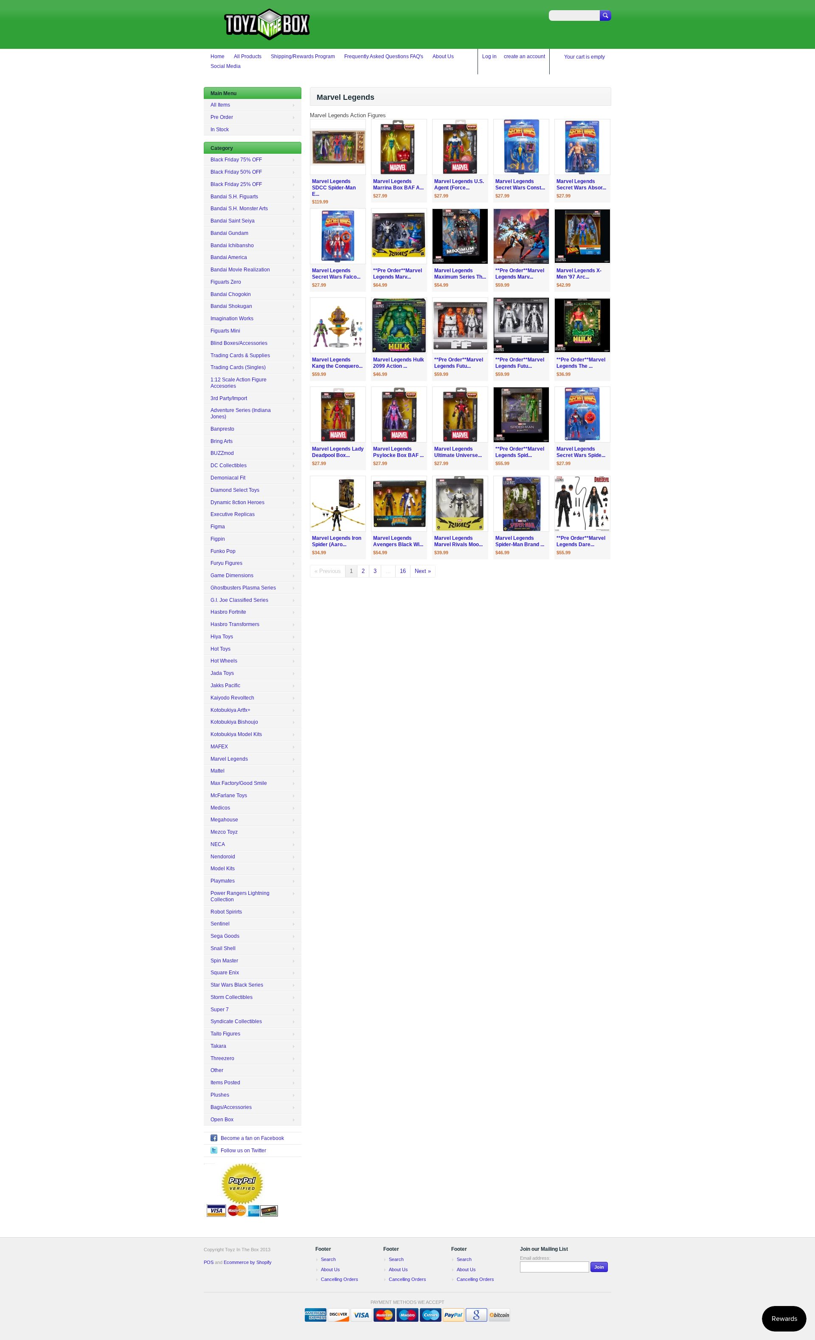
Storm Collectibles (232, 997)
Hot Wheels (224, 661)
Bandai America (229, 257)
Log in (489, 56)
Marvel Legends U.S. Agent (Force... (459, 184)
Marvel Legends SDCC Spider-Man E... (334, 187)
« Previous (328, 571)
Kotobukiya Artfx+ (230, 710)
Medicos (220, 808)
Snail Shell (223, 948)
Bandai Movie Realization (240, 270)
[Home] (267, 36)
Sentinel (220, 924)
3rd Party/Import (229, 398)
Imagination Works (232, 319)
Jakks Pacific (225, 685)
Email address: (535, 1258)
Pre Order (222, 117)
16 (403, 571)
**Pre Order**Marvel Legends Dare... (580, 541)
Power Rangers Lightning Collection (240, 896)
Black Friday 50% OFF (236, 172)
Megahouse (224, 820)
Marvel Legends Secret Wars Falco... (336, 274)
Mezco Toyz (224, 832)
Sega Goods (225, 936)
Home (218, 56)
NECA (218, 844)
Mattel (218, 771)
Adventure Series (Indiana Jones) (241, 413)
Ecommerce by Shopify (248, 1262)
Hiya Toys (222, 637)
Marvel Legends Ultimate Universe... (458, 452)
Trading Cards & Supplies (240, 355)
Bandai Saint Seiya (233, 221)
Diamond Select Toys (235, 490)
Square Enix (225, 973)
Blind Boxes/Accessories (239, 343)
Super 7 (220, 1010)
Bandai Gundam (229, 233)
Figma (218, 527)
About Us (443, 56)
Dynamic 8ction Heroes (237, 502)
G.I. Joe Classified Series (239, 600)
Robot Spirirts (226, 912)
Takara (218, 1046)
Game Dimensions (232, 575)
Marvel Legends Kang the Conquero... (337, 363)
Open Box (222, 1120)
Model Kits (223, 869)
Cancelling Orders (339, 1279)
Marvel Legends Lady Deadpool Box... (338, 452)
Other (217, 1070)
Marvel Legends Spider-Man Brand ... (519, 541)
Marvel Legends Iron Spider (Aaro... (336, 541)
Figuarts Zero (226, 282)
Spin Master (224, 961)
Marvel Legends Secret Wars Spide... (580, 452)
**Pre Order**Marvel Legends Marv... (397, 274)
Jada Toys (222, 673)
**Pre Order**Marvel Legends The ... (580, 363)
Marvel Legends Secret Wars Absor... (581, 184)
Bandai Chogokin (231, 294)
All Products (247, 56)
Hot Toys (220, 649)
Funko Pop (223, 551)
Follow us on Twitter (243, 1151)
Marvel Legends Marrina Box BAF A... (398, 184)
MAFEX (219, 747)
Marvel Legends (229, 759)
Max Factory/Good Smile (239, 783)
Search (328, 1259)
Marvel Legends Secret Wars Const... (520, 184)
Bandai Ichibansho (232, 245)
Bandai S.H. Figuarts (234, 197)
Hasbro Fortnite (228, 612)
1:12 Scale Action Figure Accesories (239, 383)
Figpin (218, 539)
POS (209, 1262)
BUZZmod (222, 453)
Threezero (222, 1058)
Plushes (220, 1095)
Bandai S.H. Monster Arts (239, 209)
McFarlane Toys (229, 795)
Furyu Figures (226, 563)
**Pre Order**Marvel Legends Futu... (458, 363)
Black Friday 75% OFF (236, 160)
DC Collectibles (229, 465)
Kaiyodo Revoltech (232, 698)
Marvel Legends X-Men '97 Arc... (578, 274)
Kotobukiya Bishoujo (234, 722)
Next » (423, 571)
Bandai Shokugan (231, 306)
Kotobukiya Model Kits (236, 734)
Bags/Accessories (231, 1107)
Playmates (223, 881)
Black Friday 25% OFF (236, 184)
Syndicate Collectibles (236, 1021)
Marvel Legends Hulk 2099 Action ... (398, 363)
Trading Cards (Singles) (238, 367)
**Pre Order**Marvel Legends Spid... (519, 452)
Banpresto (222, 429)
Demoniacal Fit (228, 478)
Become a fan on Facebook (252, 1138)
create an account (524, 56)
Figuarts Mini (225, 331)
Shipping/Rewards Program (303, 56)
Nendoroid (223, 857)
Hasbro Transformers (235, 624)
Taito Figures (225, 1034)
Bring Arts (222, 441)
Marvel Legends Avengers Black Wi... (398, 541)
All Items (220, 105)
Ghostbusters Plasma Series (243, 588)
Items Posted (225, 1083)
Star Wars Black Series (237, 985)
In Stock (220, 130)
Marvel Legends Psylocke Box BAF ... (398, 452)
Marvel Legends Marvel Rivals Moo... (458, 541)
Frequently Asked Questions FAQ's (383, 56)
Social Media (226, 66)
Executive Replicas (233, 514)
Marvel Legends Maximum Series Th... (460, 274)
